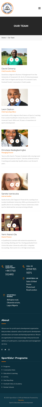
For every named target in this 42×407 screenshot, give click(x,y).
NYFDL (5, 377)
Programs (6, 366)
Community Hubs (9, 370)
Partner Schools (8, 387)
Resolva (21, 400)
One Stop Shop (8, 380)
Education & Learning (10, 373)
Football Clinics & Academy (12, 384)
